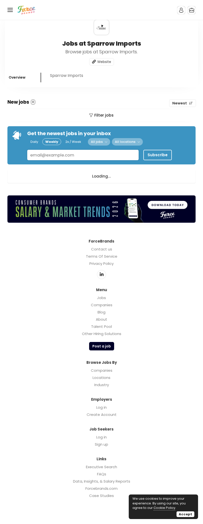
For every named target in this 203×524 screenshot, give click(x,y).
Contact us (101, 249)
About (101, 319)
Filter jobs (104, 115)
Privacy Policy (101, 263)
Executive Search (101, 466)
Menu (11, 10)
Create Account (102, 414)
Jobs (101, 297)
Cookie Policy (164, 507)
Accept (185, 514)
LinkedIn (101, 274)
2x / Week (73, 141)
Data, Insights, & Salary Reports (101, 481)
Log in (101, 407)
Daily (34, 141)
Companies (101, 305)
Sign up (101, 444)
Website (104, 62)
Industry (101, 384)
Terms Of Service (101, 256)
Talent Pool (101, 326)
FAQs (101, 474)
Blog (101, 312)
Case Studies (101, 495)
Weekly (51, 141)
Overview (17, 77)
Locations (101, 377)
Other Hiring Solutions (101, 333)
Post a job (101, 346)
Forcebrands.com (101, 488)
